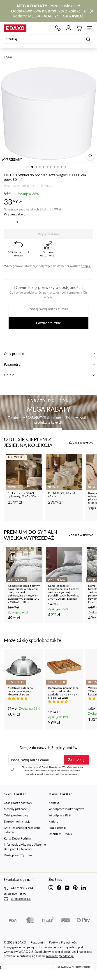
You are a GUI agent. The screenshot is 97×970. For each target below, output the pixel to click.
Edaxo (8, 57)
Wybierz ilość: (15, 214)
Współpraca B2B (59, 815)
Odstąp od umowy (16, 815)
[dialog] (74, 966)
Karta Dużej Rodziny (17, 838)
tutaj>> (86, 266)
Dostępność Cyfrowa (18, 855)
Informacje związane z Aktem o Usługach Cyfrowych (25, 847)
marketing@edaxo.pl (60, 956)
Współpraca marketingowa (66, 809)
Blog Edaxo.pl (57, 828)
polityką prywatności (66, 773)
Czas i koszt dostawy (18, 803)
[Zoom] (90, 156)
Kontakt (53, 803)
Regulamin (37, 942)
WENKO (27, 186)
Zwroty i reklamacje (17, 821)
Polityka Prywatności (63, 942)
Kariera (53, 821)
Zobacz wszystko (81, 442)
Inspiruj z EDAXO (60, 834)
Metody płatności (16, 809)
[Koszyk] (79, 28)
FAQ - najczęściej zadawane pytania (22, 830)
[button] (18, 698)
